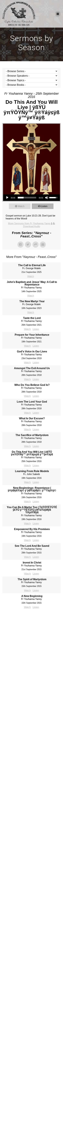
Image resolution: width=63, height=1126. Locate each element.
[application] (31, 197)
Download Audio (31, 226)
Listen (44, 206)
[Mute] (46, 197)
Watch (21, 206)
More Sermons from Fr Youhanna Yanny (29, 223)
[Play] (7, 197)
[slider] (27, 197)
